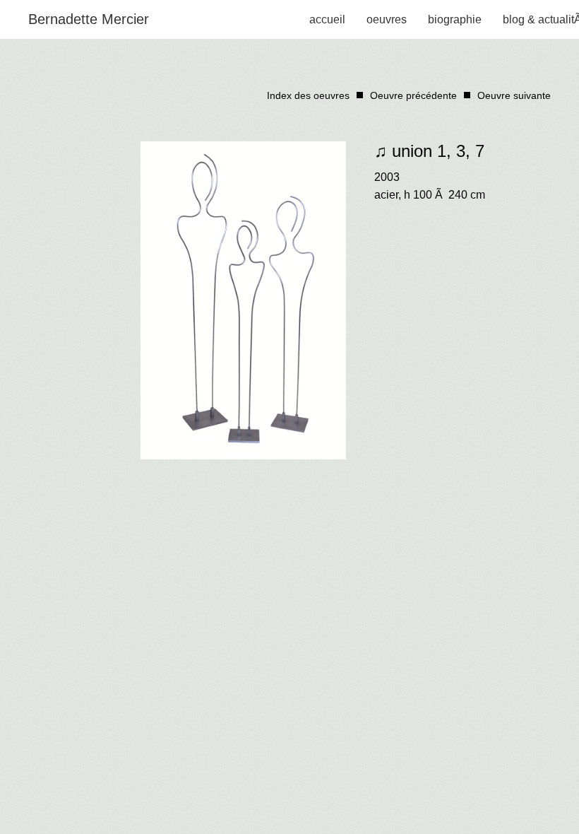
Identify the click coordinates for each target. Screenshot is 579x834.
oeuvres (386, 19)
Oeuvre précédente (413, 95)
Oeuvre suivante (514, 95)
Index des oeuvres (308, 95)
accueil (327, 19)
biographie (455, 19)
